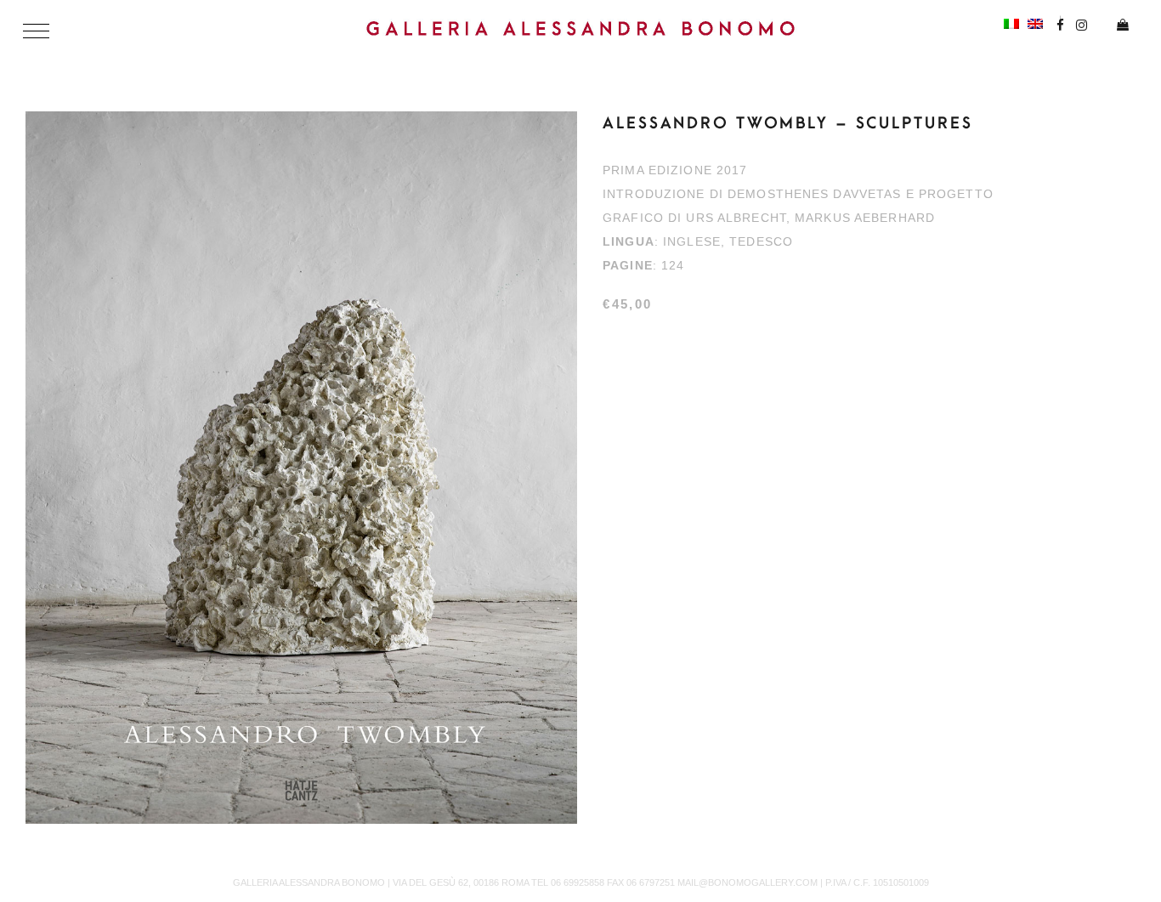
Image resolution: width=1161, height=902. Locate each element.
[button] (36, 31)
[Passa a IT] (1011, 23)
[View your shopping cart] (1116, 26)
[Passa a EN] (1035, 23)
